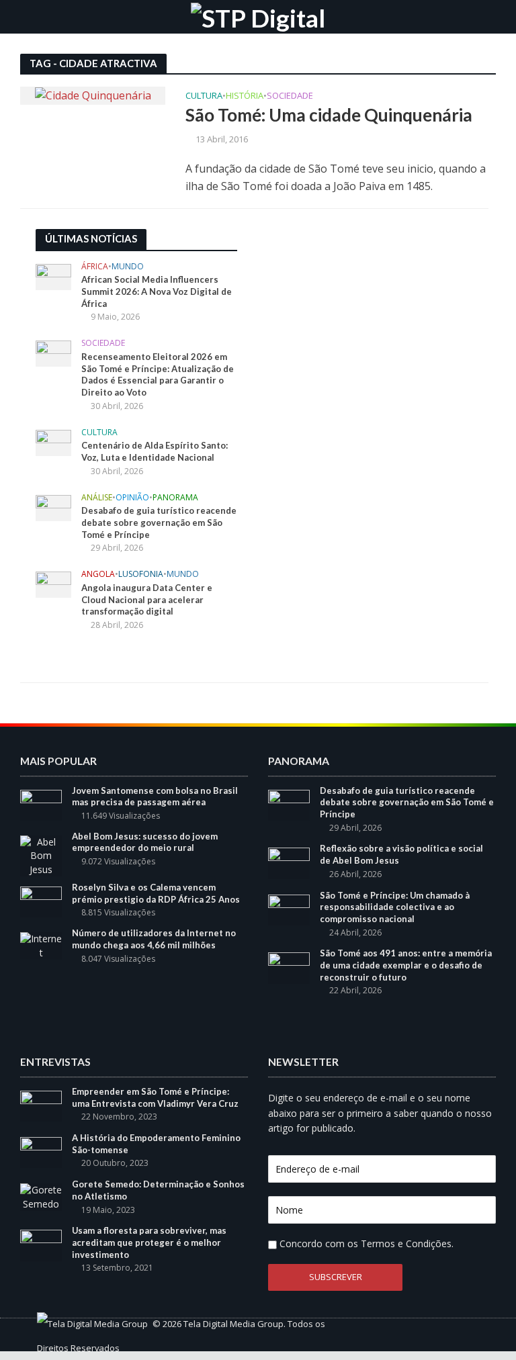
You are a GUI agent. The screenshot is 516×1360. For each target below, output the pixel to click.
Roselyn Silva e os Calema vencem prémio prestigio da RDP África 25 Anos (156, 893)
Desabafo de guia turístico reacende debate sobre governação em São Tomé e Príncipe (158, 522)
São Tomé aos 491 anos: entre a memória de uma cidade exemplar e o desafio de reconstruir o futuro (406, 965)
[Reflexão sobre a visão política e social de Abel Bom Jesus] (289, 862)
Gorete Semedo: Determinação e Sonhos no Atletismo (158, 1190)
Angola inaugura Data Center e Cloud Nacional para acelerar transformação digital (146, 599)
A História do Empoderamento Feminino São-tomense (156, 1143)
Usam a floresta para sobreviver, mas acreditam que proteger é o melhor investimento (149, 1242)
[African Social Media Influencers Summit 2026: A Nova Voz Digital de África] (53, 275)
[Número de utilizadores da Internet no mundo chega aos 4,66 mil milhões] (41, 944)
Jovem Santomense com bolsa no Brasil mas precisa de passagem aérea (155, 796)
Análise (96, 498)
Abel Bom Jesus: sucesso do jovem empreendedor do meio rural (145, 842)
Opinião (132, 498)
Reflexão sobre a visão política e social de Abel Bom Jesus (401, 854)
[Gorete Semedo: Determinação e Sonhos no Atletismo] (41, 1195)
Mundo (128, 267)
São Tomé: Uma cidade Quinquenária (328, 115)
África (94, 267)
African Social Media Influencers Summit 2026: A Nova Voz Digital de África (156, 291)
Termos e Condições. (407, 1243)
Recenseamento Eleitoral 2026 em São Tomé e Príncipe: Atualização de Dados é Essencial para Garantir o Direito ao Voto (157, 374)
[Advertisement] (358, 313)
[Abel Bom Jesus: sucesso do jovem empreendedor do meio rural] (41, 854)
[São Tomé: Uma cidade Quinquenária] (93, 94)
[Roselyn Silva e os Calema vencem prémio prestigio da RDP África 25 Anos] (41, 901)
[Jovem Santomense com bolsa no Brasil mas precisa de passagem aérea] (41, 803)
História (244, 96)
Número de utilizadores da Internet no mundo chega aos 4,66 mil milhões (154, 938)
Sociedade (290, 96)
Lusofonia (140, 575)
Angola (98, 575)
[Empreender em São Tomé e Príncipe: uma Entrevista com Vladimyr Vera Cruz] (41, 1105)
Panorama (175, 498)
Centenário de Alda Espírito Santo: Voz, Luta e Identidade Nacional (154, 451)
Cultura (203, 96)
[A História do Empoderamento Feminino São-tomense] (41, 1151)
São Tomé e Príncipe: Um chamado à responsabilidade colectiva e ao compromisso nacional (395, 907)
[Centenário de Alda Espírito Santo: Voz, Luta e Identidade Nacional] (53, 441)
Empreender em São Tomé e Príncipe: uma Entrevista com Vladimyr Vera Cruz (155, 1097)
